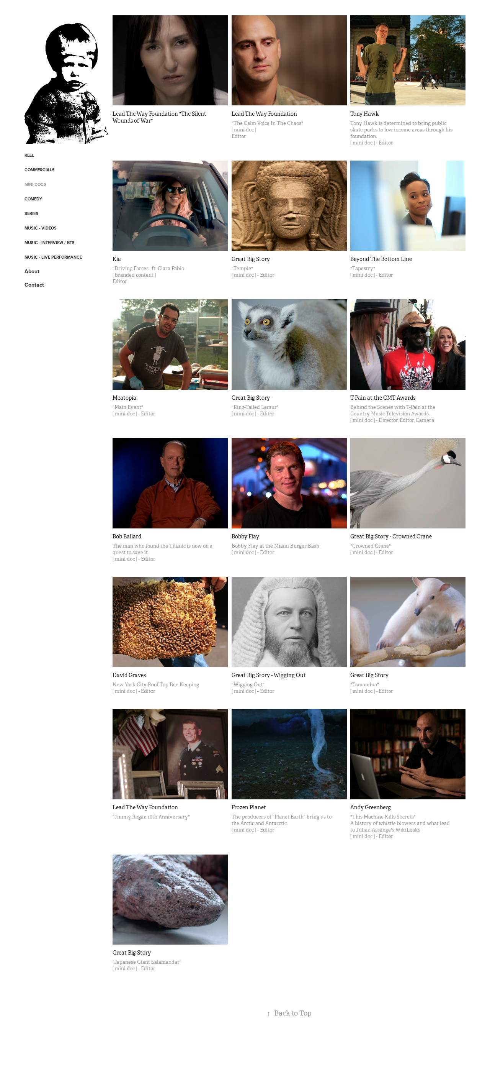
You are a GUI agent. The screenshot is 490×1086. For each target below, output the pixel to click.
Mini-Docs (35, 184)
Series (31, 213)
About (31, 271)
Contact (34, 285)
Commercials (39, 170)
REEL (29, 155)
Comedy (33, 199)
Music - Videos (40, 228)
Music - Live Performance (53, 257)
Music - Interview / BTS (49, 243)
